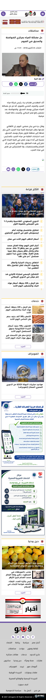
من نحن (37, 690)
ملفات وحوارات (31, 672)
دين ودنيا (17, 660)
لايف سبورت (23, 684)
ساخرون (7, 660)
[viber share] (8, 169)
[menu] (42, 13)
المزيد (23, 346)
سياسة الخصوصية (13, 690)
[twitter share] (21, 84)
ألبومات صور (32, 666)
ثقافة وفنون (32, 648)
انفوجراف (13, 666)
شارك (31, 84)
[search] (3, 13)
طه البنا (38, 79)
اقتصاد (9, 642)
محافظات (12, 648)
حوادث (21, 648)
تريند (22, 666)
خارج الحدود (35, 654)
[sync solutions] (39, 697)
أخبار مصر (36, 642)
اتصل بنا (27, 690)
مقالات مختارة (12, 654)
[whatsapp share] (16, 84)
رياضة (17, 642)
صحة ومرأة (29, 660)
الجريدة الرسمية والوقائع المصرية (23, 678)
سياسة (26, 642)
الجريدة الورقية (15, 672)
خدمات (24, 654)
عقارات (39, 660)
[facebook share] (26, 84)
